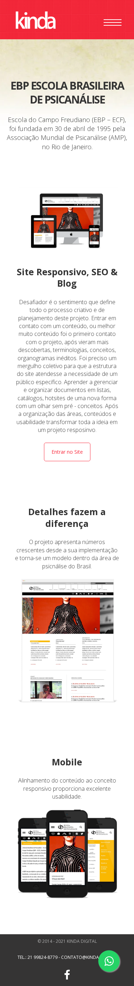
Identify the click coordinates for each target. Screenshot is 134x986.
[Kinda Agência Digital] (35, 21)
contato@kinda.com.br (88, 957)
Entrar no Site (67, 451)
